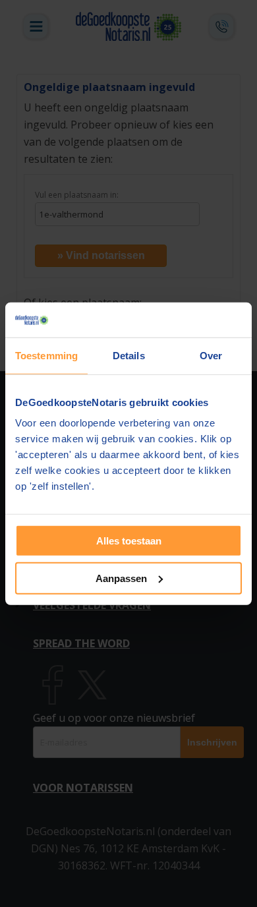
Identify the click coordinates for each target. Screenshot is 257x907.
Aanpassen (121, 577)
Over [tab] (211, 355)
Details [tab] (129, 355)
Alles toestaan (128, 540)
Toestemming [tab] (46, 355)
